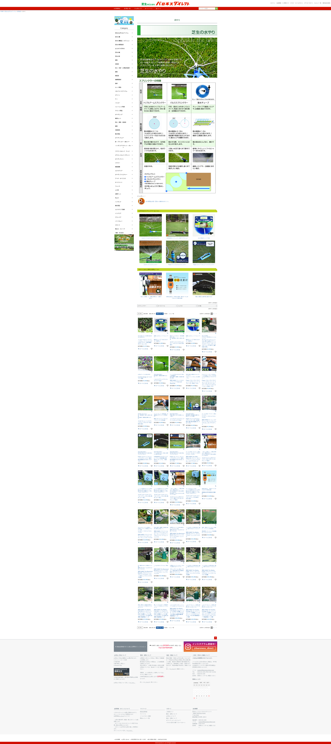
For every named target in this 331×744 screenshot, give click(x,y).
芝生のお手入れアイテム (10, 11)
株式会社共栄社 (326, 3)
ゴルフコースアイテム (121, 91)
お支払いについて (171, 716)
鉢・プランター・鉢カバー (122, 141)
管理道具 (19, 11)
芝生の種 (117, 52)
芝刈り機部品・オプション (122, 40)
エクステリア (118, 170)
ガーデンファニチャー (121, 174)
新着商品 (117, 8)
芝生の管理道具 (119, 44)
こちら (147, 682)
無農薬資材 (118, 79)
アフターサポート (309, 3)
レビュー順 (171, 313)
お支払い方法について (120, 655)
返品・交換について (172, 655)
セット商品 (118, 87)
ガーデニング (118, 114)
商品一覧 (128, 8)
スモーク (117, 225)
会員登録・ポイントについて (122, 708)
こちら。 (133, 682)
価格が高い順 (152, 313)
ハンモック (118, 201)
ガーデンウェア (119, 137)
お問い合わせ (125, 739)
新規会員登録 (143, 711)
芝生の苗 (117, 56)
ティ (116, 99)
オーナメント (118, 182)
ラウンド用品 (118, 110)
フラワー (117, 163)
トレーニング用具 (120, 106)
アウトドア (118, 217)
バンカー (117, 103)
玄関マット (118, 194)
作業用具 (117, 130)
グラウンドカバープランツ (122, 155)
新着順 (165, 313)
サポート (169, 708)
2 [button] (213, 313)
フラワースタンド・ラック (122, 151)
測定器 (117, 75)
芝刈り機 (117, 37)
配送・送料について (145, 655)
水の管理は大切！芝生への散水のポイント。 (158, 201)
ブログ (292, 3)
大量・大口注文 (119, 232)
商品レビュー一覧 (145, 718)
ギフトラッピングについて (173, 720)
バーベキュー (118, 221)
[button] (216, 313)
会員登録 (279, 3)
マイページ (149, 8)
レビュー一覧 (318, 3)
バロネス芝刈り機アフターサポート (175, 722)
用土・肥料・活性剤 (120, 122)
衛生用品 (117, 205)
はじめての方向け (120, 48)
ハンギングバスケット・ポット (123, 146)
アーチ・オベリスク (120, 178)
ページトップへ (215, 638)
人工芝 (117, 190)
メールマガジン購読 (145, 716)
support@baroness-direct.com (205, 670)
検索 (216, 8)
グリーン (117, 95)
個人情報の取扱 (152, 739)
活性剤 (117, 64)
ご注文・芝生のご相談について (201, 655)
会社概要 (195, 708)
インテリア (118, 213)
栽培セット (118, 118)
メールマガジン (299, 3)
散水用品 (117, 134)
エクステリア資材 (120, 209)
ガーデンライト (119, 159)
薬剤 (116, 71)
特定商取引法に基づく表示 (138, 739)
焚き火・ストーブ (120, 229)
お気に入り (139, 8)
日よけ (117, 198)
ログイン (273, 3)
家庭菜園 (117, 166)
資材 (116, 83)
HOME (2, 11)
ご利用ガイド (286, 3)
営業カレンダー (201, 675)
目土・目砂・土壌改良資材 (122, 68)
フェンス (117, 186)
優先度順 (146, 313)
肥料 (116, 60)
